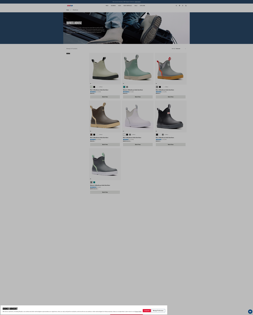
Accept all (146, 310)
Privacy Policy (138, 311)
